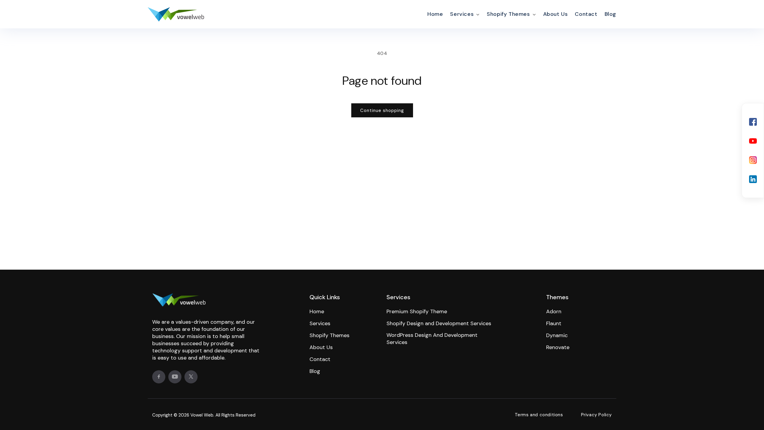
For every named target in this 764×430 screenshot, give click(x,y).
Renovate (557, 347)
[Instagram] (753, 160)
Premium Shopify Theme (416, 311)
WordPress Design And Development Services (432, 338)
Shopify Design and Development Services (438, 323)
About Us (321, 347)
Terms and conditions (539, 415)
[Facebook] (753, 121)
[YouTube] (753, 141)
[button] (464, 14)
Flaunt (553, 323)
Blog (314, 371)
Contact (319, 359)
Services (462, 14)
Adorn (553, 311)
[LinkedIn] (753, 179)
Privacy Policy (596, 415)
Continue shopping (382, 110)
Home (316, 311)
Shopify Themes (508, 14)
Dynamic (557, 335)
